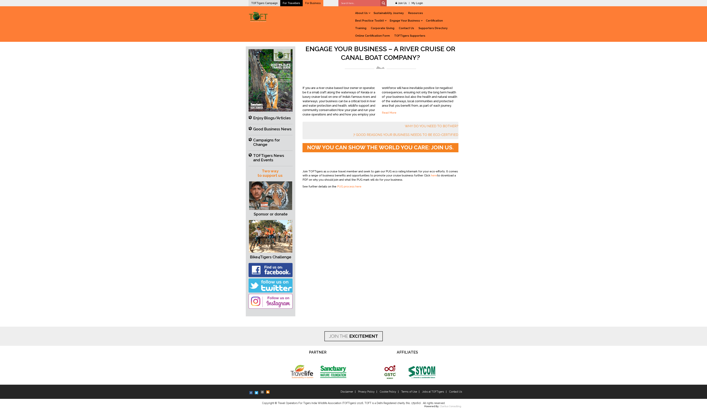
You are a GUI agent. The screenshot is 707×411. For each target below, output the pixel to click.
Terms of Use (409, 391)
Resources (415, 13)
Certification (434, 20)
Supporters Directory (433, 28)
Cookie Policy (388, 391)
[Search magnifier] (383, 3)
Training (360, 28)
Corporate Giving (382, 28)
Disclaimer (347, 391)
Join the (353, 336)
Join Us (402, 3)
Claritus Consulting (450, 406)
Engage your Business (405, 20)
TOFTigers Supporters (409, 35)
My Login (417, 3)
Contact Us (406, 28)
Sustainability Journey (389, 13)
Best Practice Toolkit (369, 20)
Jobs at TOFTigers (433, 391)
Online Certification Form (372, 35)
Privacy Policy (366, 391)
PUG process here (349, 186)
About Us (361, 13)
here (434, 175)
